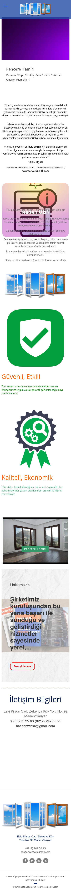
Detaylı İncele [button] (22, 666)
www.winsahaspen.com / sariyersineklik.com (35, 886)
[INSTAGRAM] (39, 860)
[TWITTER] (32, 860)
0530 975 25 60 (22, 720)
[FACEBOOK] (25, 860)
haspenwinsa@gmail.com (35, 725)
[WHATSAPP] (45, 860)
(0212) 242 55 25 (48, 720)
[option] (35, 52)
